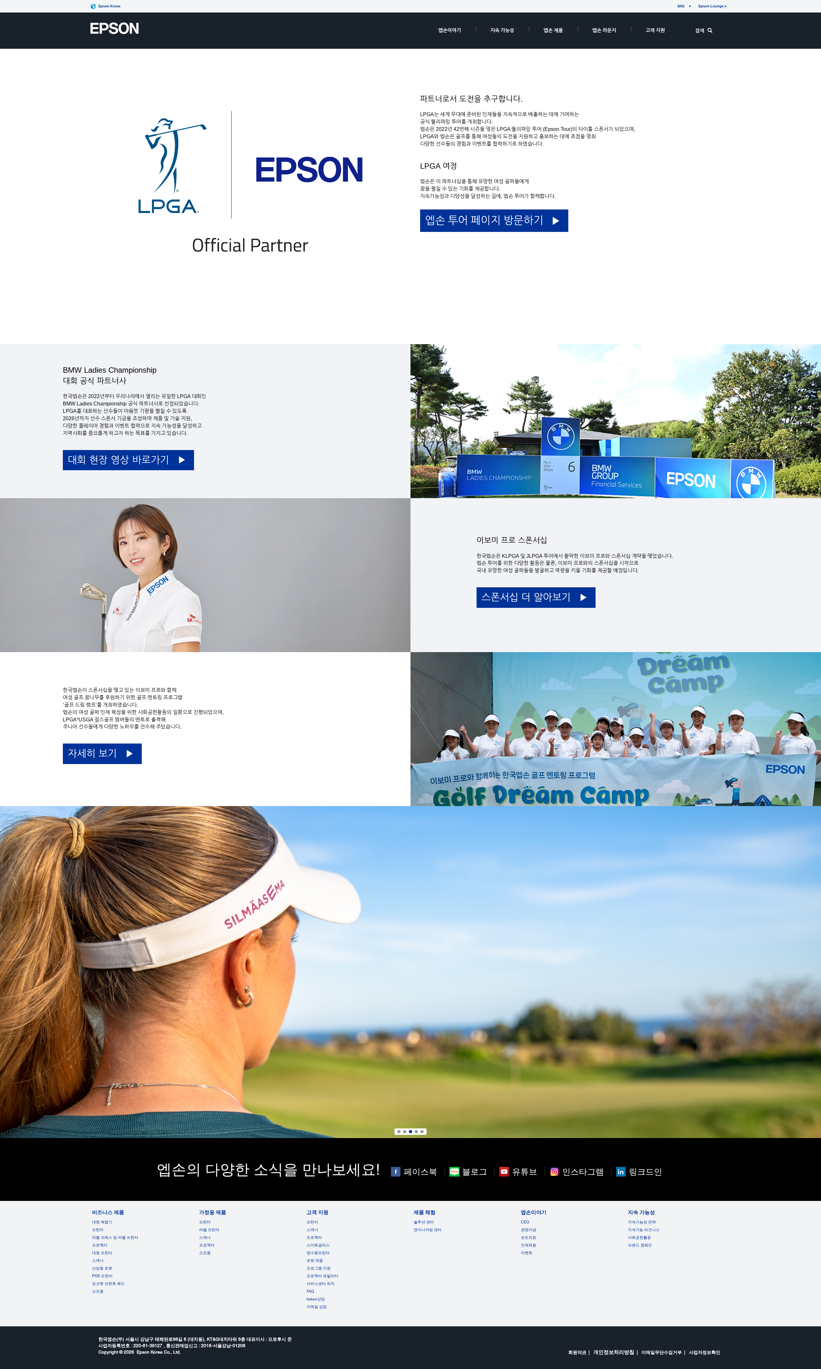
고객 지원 (655, 30)
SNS (673, 6)
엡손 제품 (553, 30)
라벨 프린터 (209, 1230)
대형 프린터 (102, 1253)
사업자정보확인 (704, 1352)
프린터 (98, 1230)
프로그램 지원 (319, 1268)
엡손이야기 (449, 30)
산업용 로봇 (102, 1268)
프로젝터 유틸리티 (322, 1276)
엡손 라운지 (604, 30)
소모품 (98, 1291)
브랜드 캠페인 (640, 1245)
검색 (699, 30)
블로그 (474, 1172)
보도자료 (528, 1237)
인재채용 (528, 1245)
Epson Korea (109, 6)
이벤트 (526, 1253)
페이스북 (420, 1172)
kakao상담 (316, 1299)
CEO (525, 1222)
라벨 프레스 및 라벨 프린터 (115, 1237)
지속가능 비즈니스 (644, 1230)
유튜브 (524, 1172)
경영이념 (528, 1230)
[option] (410, 972)
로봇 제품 (315, 1260)
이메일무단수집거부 (661, 1352)
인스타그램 (583, 1172)
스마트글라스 (318, 1245)
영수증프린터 (318, 1253)
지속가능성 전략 (642, 1222)
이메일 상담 (317, 1307)
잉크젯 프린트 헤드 (108, 1283)
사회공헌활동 (639, 1237)
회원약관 (577, 1352)
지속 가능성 (502, 30)
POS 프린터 (102, 1276)
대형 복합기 (102, 1222)
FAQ (310, 1291)
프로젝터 (99, 1245)
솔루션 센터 (424, 1222)
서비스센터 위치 (320, 1283)
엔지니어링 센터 (428, 1230)
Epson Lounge (711, 6)
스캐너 (98, 1260)
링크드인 (645, 1172)
